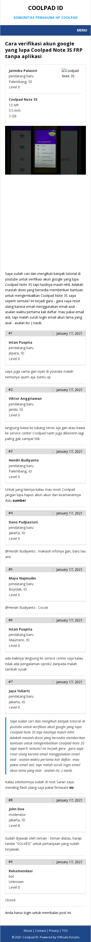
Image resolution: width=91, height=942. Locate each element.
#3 (10, 451)
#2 (10, 389)
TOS (64, 931)
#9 (10, 861)
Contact (40, 931)
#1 (10, 333)
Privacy (54, 931)
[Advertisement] (45, 225)
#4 (10, 513)
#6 (10, 620)
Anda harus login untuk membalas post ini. (38, 912)
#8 (10, 800)
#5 (10, 569)
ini (71, 787)
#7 (10, 681)
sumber (19, 500)
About (28, 931)
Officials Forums (68, 937)
